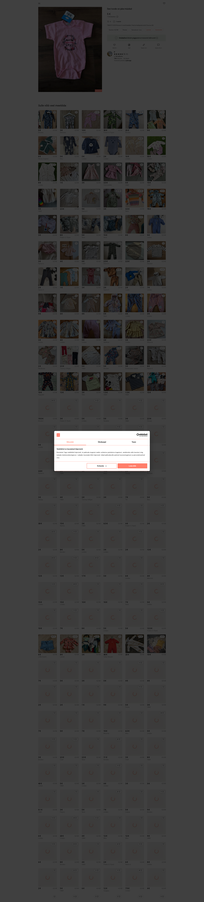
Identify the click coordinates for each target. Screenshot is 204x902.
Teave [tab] (134, 442)
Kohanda (100, 466)
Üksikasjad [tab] (102, 442)
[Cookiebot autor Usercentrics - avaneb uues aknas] (138, 435)
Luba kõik (132, 466)
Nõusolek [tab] (70, 442)
